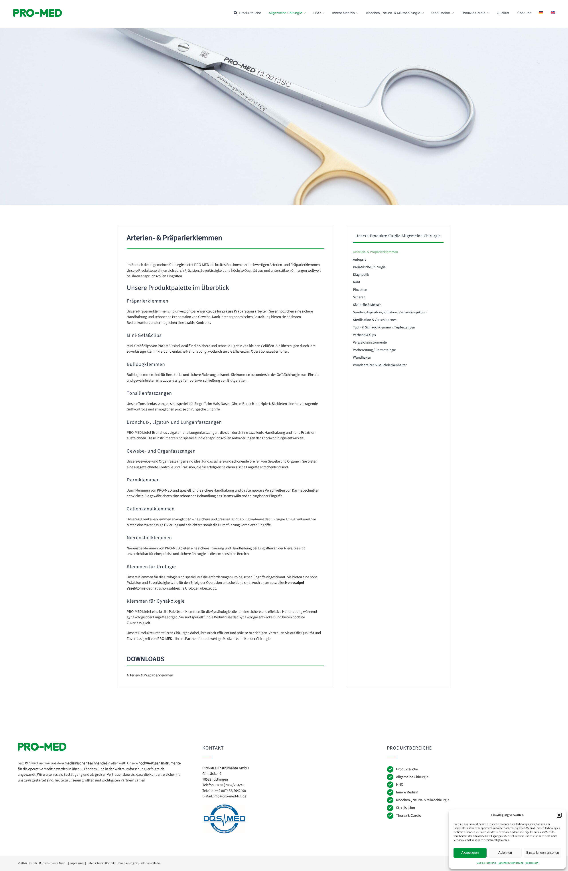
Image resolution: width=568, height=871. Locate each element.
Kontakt (110, 863)
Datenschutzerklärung (511, 863)
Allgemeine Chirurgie (412, 777)
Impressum (532, 863)
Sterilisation (405, 807)
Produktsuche (407, 769)
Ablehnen (505, 852)
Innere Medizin (407, 792)
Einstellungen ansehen (542, 852)
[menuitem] (541, 13)
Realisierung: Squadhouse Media (139, 863)
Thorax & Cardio (408, 815)
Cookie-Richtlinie (486, 863)
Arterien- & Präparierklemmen (150, 675)
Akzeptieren (470, 852)
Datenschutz (95, 863)
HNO (399, 784)
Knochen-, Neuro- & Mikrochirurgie (422, 800)
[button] (559, 815)
